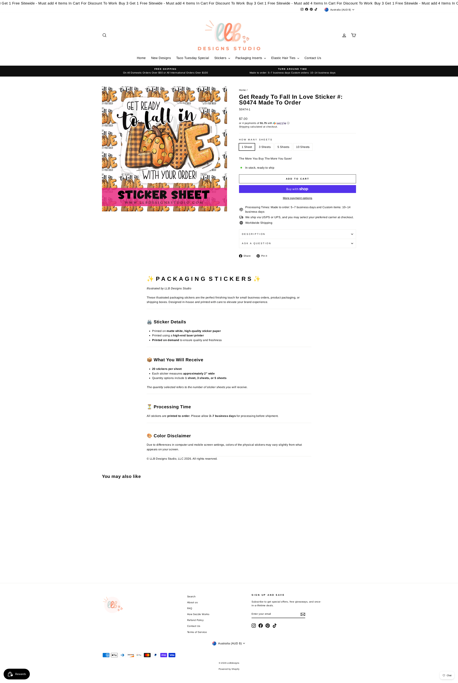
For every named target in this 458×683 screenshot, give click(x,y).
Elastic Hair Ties (283, 58)
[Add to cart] (106, 491)
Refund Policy (195, 620)
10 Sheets (303, 146)
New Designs (161, 58)
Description (253, 234)
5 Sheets (283, 146)
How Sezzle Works (198, 614)
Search (191, 596)
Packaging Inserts (249, 58)
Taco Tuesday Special (192, 58)
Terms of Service (197, 632)
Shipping (244, 126)
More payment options (297, 198)
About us (192, 602)
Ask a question (256, 243)
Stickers (220, 58)
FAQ (189, 608)
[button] (297, 123)
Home (141, 58)
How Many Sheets (256, 139)
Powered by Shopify (229, 669)
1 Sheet (247, 146)
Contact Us (312, 58)
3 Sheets (265, 146)
